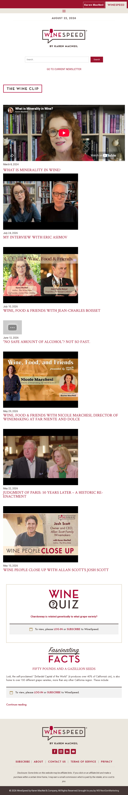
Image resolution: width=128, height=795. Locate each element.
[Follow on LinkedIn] (67, 751)
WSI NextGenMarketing (107, 790)
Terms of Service (83, 761)
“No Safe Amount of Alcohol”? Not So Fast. (46, 341)
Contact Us (57, 761)
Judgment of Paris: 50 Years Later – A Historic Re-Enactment (53, 494)
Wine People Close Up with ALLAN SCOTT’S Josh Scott (56, 569)
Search (97, 59)
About (38, 761)
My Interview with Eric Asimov (35, 237)
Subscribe (23, 761)
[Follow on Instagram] (60, 751)
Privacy (106, 761)
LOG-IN (59, 629)
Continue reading (16, 704)
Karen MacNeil (93, 4)
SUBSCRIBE (74, 629)
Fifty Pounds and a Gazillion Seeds (64, 669)
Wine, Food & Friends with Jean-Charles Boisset (51, 310)
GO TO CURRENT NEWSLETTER (64, 69)
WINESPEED (116, 5)
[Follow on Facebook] (54, 751)
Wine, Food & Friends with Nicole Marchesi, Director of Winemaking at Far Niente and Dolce (60, 417)
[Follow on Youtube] (73, 751)
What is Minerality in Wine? (32, 170)
